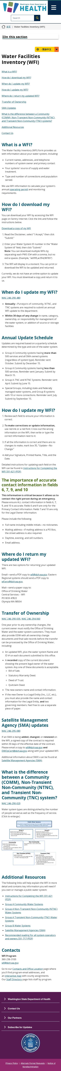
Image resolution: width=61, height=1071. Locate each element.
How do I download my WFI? (16, 77)
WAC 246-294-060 (31, 618)
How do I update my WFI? (15, 89)
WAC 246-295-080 (11, 730)
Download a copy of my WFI (16, 228)
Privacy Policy (12, 1063)
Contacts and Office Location (27, 968)
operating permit (19, 189)
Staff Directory (14, 979)
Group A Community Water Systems (24, 904)
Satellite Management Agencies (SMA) (22, 760)
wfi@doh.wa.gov (38, 574)
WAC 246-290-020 (11, 803)
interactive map (13, 975)
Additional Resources (13, 127)
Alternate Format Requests (33, 1063)
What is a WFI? (9, 71)
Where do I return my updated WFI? (20, 95)
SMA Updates (9, 108)
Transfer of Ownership (14, 101)
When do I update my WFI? (16, 83)
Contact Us (7, 133)
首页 (8, 26)
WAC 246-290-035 (11, 618)
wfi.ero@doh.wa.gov (12, 581)
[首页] (25, 7)
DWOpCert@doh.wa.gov (14, 750)
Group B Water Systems (17, 925)
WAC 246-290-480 (11, 297)
